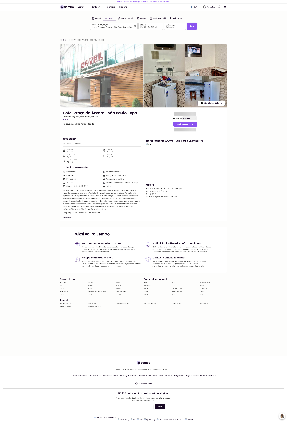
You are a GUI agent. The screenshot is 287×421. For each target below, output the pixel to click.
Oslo (201, 294)
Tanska (90, 282)
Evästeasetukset (145, 384)
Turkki (118, 282)
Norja (90, 294)
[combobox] (112, 27)
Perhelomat (204, 303)
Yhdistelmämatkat (150, 303)
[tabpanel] (143, 26)
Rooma (202, 285)
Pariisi (174, 282)
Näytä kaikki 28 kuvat (212, 103)
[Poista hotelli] (134, 26)
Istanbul (202, 291)
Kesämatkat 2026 (65, 303)
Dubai (146, 291)
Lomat (81, 7)
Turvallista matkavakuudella (150, 376)
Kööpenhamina (177, 291)
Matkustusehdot (110, 376)
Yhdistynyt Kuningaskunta (97, 291)
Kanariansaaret (121, 291)
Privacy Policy (95, 376)
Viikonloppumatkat (94, 306)
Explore (123, 7)
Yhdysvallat (64, 291)
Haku (192, 26)
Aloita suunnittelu (185, 124)
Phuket (146, 288)
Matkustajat (170, 25)
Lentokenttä (177, 118)
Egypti (62, 294)
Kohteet (95, 7)
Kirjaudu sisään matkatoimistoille (201, 376)
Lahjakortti (179, 376)
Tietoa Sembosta (79, 376)
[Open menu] (225, 7)
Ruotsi (90, 288)
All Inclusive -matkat (122, 303)
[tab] (96, 18)
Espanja (63, 282)
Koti (62, 40)
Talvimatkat (92, 303)
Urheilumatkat (177, 303)
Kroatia (118, 294)
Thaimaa (119, 288)
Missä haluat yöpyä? (100, 25)
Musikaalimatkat (65, 306)
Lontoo (174, 285)
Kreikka (118, 285)
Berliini (174, 294)
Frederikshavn (177, 288)
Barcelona (147, 285)
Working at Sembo (128, 376)
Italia (61, 285)
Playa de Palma (205, 282)
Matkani (111, 7)
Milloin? (143, 25)
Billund (146, 282)
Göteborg (203, 288)
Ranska (90, 285)
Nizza (146, 294)
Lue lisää (67, 217)
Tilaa (160, 406)
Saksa (62, 288)
